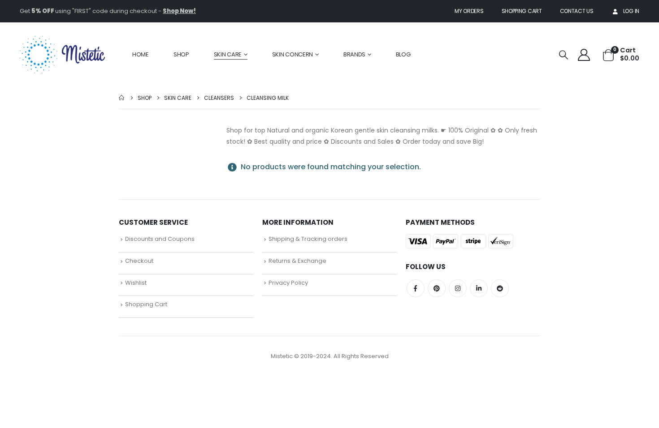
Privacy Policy (288, 282)
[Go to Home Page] (122, 97)
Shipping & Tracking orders (308, 239)
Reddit (500, 288)
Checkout (139, 261)
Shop (181, 54)
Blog (403, 54)
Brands (354, 54)
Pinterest (437, 288)
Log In (631, 11)
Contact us (577, 11)
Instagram (458, 288)
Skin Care (228, 54)
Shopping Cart (522, 11)
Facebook (416, 288)
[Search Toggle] (563, 54)
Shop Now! (179, 11)
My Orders (469, 11)
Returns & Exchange (297, 261)
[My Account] (584, 54)
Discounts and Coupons (160, 239)
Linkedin (479, 288)
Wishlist (136, 282)
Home (140, 54)
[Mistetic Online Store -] (62, 54)
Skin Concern (292, 54)
